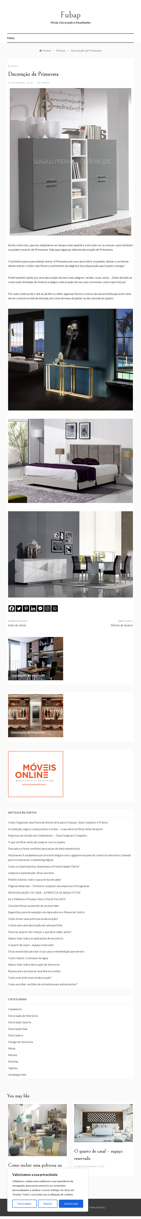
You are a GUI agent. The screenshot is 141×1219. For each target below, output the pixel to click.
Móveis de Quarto (122, 625)
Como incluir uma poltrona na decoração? (33, 918)
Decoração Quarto (19, 1022)
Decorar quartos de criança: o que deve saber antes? (40, 932)
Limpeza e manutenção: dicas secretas (31, 873)
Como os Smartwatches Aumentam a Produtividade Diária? (43, 866)
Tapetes (13, 1068)
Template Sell (97, 1207)
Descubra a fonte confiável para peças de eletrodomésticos (44, 848)
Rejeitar (47, 1203)
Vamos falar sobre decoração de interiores (34, 964)
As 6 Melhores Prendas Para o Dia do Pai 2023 (36, 899)
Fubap (70, 15)
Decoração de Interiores (23, 1015)
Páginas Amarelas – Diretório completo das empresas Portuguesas (48, 886)
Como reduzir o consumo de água (28, 958)
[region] (47, 1190)
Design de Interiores (20, 1042)
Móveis (13, 66)
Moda (11, 1048)
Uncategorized (17, 1074)
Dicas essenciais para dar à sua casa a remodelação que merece (46, 951)
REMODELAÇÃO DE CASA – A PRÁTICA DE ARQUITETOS (44, 892)
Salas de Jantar (17, 625)
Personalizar (24, 1203)
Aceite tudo (71, 1203)
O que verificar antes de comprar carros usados (36, 842)
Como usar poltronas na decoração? (30, 977)
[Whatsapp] (54, 608)
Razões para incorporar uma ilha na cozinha (34, 971)
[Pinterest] (26, 608)
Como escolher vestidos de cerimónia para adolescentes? (42, 984)
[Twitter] (19, 608)
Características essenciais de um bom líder (33, 905)
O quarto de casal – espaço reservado (31, 945)
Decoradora (15, 1035)
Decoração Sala (17, 1028)
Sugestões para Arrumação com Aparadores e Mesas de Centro (46, 912)
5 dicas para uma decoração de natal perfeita (35, 925)
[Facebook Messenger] (40, 608)
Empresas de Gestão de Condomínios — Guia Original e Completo (47, 835)
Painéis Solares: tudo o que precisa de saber (34, 879)
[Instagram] (47, 608)
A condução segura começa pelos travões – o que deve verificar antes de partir (55, 829)
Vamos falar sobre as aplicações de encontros (35, 938)
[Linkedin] (33, 608)
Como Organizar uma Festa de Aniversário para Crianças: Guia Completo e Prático (58, 822)
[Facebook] (11, 608)
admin (45, 82)
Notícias (13, 1061)
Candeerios (15, 1009)
